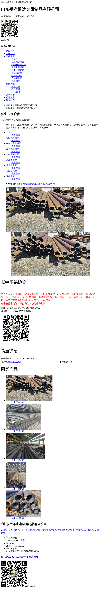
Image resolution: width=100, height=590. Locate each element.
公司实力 (10, 97)
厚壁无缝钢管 (17, 67)
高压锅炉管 (16, 73)
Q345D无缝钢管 (18, 64)
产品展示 (10, 56)
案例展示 (10, 95)
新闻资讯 (10, 84)
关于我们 (10, 53)
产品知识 (15, 92)
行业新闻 (15, 89)
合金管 (14, 59)
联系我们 (10, 100)
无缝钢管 (15, 81)
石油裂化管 (16, 78)
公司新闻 (15, 86)
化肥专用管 (16, 75)
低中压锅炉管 (17, 70)
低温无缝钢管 (17, 62)
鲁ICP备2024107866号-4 (14, 556)
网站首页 (10, 51)
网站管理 (33, 556)
